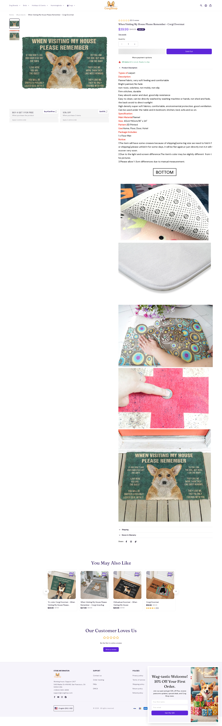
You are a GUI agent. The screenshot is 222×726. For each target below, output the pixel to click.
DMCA (95, 689)
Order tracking (98, 680)
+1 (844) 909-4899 (61, 690)
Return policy (138, 689)
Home (11, 15)
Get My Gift (170, 713)
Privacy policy (138, 676)
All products (21, 15)
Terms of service (139, 680)
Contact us (97, 676)
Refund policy (138, 693)
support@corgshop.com (63, 693)
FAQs (95, 684)
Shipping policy (138, 684)
